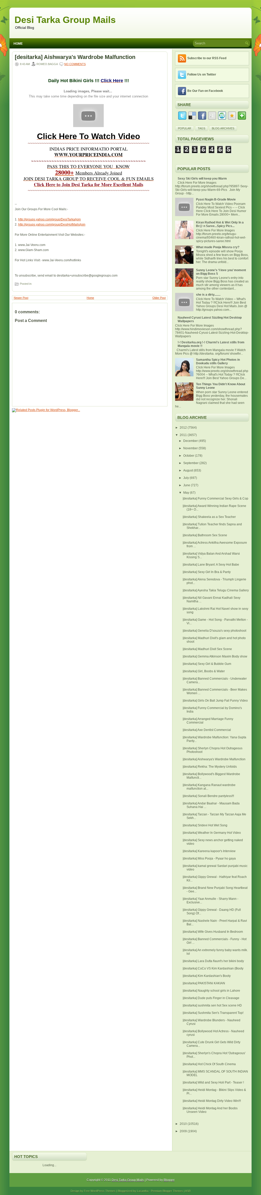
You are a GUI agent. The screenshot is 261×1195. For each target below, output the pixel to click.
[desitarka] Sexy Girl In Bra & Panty (207, 572)
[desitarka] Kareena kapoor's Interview (209, 851)
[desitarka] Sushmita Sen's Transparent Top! (213, 1013)
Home (18, 43)
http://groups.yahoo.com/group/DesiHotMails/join (51, 224)
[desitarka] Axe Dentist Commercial (207, 730)
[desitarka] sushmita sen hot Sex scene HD (212, 1005)
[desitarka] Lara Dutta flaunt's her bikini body (213, 961)
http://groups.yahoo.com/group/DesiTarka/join (49, 219)
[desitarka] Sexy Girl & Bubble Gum (207, 664)
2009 (184, 1131)
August (188, 470)
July (186, 478)
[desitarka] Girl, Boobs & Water (204, 671)
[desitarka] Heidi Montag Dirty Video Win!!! (212, 1101)
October (189, 455)
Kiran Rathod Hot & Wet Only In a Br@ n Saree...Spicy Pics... (220, 224)
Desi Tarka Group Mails (65, 20)
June (187, 485)
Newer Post (21, 297)
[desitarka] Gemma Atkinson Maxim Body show (215, 656)
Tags (201, 128)
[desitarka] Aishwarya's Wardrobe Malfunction (75, 57)
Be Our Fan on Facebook (205, 91)
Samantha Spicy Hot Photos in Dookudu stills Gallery (218, 361)
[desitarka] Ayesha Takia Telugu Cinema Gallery (216, 590)
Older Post (159, 297)
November (191, 448)
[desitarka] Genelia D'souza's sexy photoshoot (214, 630)
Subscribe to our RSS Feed (206, 58)
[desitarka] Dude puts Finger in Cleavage (211, 998)
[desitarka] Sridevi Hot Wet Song (205, 825)
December (191, 441)
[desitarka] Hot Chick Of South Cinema (209, 1064)
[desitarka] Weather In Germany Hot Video (212, 833)
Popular (184, 128)
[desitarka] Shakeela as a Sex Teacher (209, 517)
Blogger (169, 1180)
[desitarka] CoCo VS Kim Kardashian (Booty (213, 968)
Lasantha (142, 1190)
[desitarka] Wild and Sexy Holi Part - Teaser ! (213, 1082)
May (186, 492)
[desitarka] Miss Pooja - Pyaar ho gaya (209, 858)
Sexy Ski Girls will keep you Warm (202, 178)
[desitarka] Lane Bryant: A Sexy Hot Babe (211, 564)
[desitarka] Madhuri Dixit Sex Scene (207, 649)
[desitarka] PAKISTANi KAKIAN (204, 983)
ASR (188, 1190)
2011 (184, 435)
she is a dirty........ (208, 294)
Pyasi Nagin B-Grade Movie (216, 199)
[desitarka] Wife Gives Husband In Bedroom (213, 931)
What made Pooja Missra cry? (217, 247)
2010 (184, 1124)
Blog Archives (223, 128)
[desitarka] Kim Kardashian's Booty (207, 976)
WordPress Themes (102, 1190)
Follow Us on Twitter (201, 74)
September (191, 463)
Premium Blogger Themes (167, 1190)
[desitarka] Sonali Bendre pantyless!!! (208, 796)
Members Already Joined (98, 173)
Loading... (49, 1165)
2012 (184, 427)
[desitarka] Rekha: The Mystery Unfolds (210, 766)
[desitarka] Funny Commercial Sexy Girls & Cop (215, 498)
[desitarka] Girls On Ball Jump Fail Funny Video (215, 700)
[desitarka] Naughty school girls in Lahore (211, 990)
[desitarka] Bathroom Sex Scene (205, 535)
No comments (75, 64)
